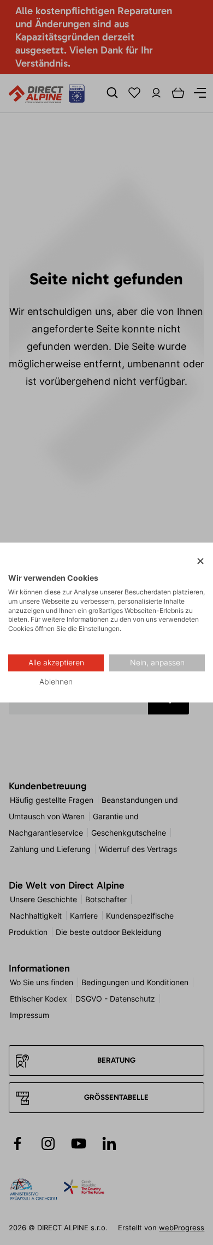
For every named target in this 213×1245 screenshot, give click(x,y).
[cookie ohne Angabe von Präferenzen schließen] (200, 561)
